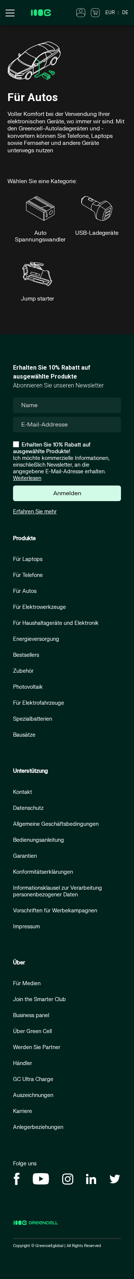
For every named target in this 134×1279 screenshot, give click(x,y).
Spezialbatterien (32, 719)
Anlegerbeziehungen (38, 1127)
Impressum (26, 926)
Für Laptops (27, 559)
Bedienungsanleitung (38, 840)
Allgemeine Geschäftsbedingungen (56, 824)
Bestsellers (26, 655)
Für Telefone (28, 575)
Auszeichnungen (33, 1095)
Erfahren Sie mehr (35, 512)
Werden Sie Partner (36, 1047)
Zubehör (23, 671)
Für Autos (24, 591)
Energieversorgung (36, 639)
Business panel (31, 1015)
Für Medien (27, 983)
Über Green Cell (32, 1031)
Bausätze (24, 735)
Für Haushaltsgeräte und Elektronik (56, 623)
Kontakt (22, 792)
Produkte (24, 538)
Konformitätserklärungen (43, 872)
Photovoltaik (28, 687)
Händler (22, 1063)
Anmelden (67, 493)
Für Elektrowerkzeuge (39, 607)
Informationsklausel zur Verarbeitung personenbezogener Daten (57, 891)
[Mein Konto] (80, 12)
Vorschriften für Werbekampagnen (55, 911)
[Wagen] (95, 12)
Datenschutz (28, 808)
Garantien (25, 856)
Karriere (22, 1111)
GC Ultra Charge (33, 1079)
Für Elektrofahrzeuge (38, 703)
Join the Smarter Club (39, 999)
